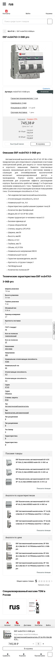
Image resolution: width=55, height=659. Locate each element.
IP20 (6, 400)
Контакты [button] (6, 14)
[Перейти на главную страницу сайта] (20, 4)
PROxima (8, 394)
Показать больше (43, 488)
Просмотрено (40, 656)
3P (6, 342)
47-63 (7, 387)
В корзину (40, 144)
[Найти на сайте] (49, 21)
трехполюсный (10, 336)
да (6, 330)
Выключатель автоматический (17, 413)
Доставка (27, 625)
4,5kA (7, 362)
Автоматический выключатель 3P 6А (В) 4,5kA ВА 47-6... (33, 638)
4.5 (6, 374)
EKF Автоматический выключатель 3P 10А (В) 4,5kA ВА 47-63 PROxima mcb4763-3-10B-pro (33, 566)
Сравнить (6, 656)
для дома (8, 349)
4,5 (6, 381)
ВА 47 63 (11, 31)
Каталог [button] (7, 625)
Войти (28, 14)
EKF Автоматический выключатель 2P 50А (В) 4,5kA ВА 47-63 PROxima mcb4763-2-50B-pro (33, 546)
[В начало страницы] (50, 654)
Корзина (49, 14)
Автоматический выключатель (17, 406)
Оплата (17, 625)
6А (6, 368)
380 (6, 355)
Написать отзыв (43, 585)
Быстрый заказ (17, 144)
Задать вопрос (54, 329)
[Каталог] (4, 4)
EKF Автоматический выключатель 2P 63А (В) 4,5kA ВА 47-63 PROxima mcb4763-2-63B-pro (33, 556)
